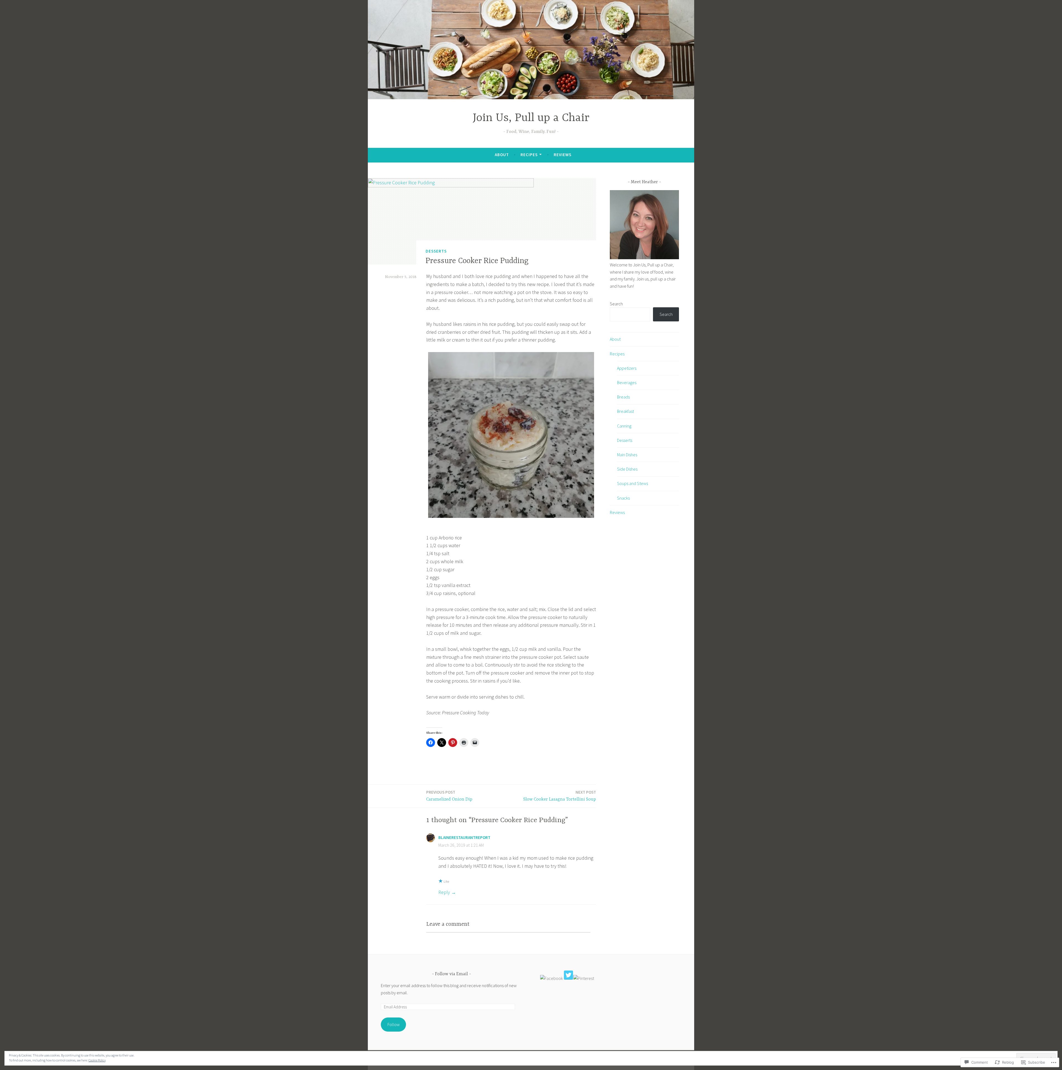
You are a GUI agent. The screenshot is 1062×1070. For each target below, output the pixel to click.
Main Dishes (627, 454)
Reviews (562, 154)
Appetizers (626, 368)
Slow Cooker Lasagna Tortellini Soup (559, 796)
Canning (624, 426)
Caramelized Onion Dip (449, 796)
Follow (393, 1024)
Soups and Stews (632, 483)
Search (616, 303)
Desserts (436, 251)
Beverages (626, 382)
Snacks (623, 498)
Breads (623, 397)
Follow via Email (451, 974)
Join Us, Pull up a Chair (531, 118)
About (502, 154)
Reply (444, 892)
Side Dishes (627, 469)
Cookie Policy (97, 1060)
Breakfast (625, 411)
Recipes (529, 154)
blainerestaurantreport (464, 837)
